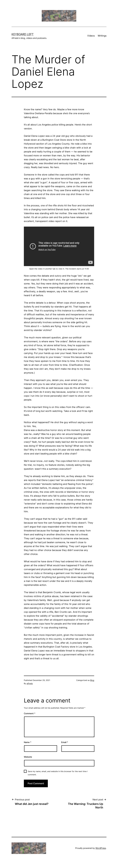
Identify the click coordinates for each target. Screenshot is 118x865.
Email (64, 742)
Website (28, 757)
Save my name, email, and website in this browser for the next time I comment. (58, 773)
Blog (92, 680)
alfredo (30, 683)
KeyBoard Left (23, 34)
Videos (91, 35)
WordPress (100, 848)
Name (27, 742)
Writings (102, 35)
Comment (29, 713)
